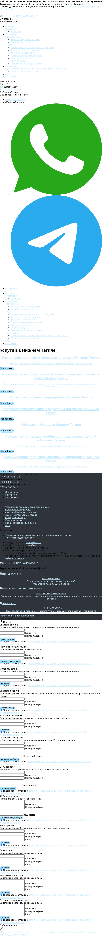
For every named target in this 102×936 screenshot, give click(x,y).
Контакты (10, 76)
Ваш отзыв (29, 814)
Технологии (11, 66)
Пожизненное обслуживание (26, 63)
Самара (23, 934)
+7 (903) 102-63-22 (10, 476)
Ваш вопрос (29, 785)
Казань (15, 934)
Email (28, 839)
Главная (9, 26)
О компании (11, 29)
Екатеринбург (79, 932)
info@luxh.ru (11, 288)
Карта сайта (11, 497)
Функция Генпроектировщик (26, 50)
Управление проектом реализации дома (32, 47)
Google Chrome (73, 6)
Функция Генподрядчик (23, 52)
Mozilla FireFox (7, 9)
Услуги (8, 45)
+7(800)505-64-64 (15, 99)
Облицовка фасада (21, 58)
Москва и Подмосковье (13, 932)
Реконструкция (19, 60)
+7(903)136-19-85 (14, 558)
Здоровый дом (13, 37)
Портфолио (11, 34)
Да (1, 86)
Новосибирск (64, 932)
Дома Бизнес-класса (22, 42)
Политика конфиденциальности (17, 615)
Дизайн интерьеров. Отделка (26, 55)
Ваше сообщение (32, 756)
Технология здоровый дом (25, 71)
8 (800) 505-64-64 (12, 89)
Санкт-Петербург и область (41, 932)
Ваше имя (30, 633)
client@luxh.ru (33, 542)
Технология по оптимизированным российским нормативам (38, 535)
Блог (7, 74)
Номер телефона (34, 636)
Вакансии (16, 31)
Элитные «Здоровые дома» (25, 39)
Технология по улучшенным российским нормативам (39, 68)
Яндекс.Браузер (90, 6)
